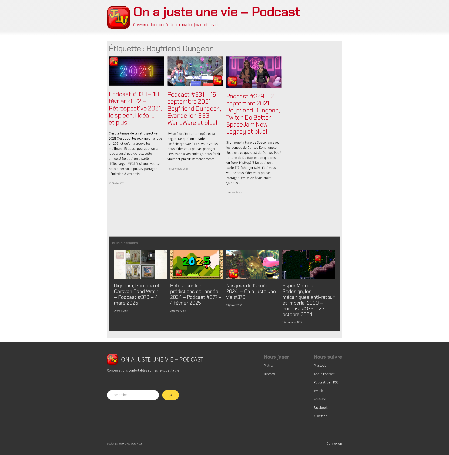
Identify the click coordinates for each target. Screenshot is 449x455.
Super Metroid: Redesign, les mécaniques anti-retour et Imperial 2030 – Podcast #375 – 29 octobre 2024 (308, 300)
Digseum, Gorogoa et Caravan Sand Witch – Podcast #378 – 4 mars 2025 (137, 294)
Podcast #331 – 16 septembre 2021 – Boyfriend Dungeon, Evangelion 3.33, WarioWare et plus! (194, 108)
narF (121, 443)
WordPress (136, 443)
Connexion (334, 443)
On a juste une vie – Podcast (216, 11)
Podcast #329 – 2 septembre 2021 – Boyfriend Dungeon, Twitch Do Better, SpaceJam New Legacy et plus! (253, 114)
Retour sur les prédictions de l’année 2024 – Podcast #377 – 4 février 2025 (196, 294)
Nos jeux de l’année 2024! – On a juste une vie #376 (251, 291)
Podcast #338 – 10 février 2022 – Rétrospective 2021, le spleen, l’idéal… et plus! (135, 108)
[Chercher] (170, 395)
